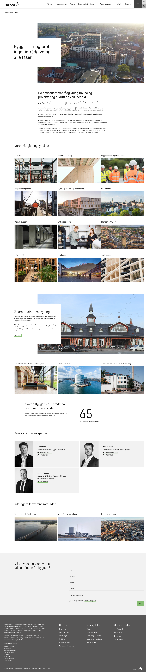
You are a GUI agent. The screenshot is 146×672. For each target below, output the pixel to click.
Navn (71, 570)
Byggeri (89, 629)
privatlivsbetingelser (90, 600)
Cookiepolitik (27, 668)
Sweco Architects (62, 4)
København (52, 415)
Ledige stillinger (64, 632)
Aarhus (32, 413)
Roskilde (44, 415)
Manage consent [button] (46, 668)
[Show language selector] (144, 2)
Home (6, 12)
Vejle (40, 413)
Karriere (92, 4)
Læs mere (17, 335)
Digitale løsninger (92, 642)
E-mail (72, 588)
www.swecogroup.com (10, 643)
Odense (39, 415)
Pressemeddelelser (65, 642)
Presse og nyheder (105, 4)
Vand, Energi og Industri (94, 636)
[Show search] (144, 6)
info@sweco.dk (9, 658)
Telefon (72, 582)
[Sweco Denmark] (12, 4)
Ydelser (49, 4)
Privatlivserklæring (36, 668)
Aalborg (27, 413)
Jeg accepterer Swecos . (83, 600)
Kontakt (118, 4)
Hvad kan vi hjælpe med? (76, 595)
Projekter (73, 4)
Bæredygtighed (83, 4)
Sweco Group (63, 629)
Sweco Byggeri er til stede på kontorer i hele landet (45, 406)
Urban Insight (63, 636)
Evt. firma (72, 576)
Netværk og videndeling (66, 646)
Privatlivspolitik (18, 668)
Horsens (49, 413)
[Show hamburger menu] (138, 4)
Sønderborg (33, 415)
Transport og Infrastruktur (95, 639)
